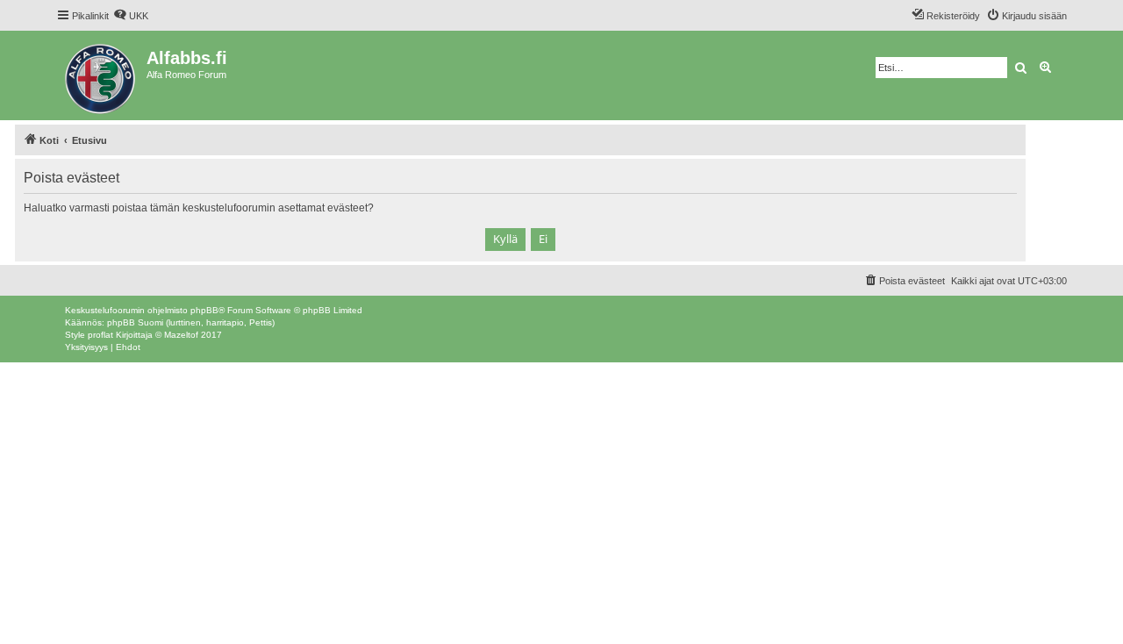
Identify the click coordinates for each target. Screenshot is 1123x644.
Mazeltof (181, 335)
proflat (100, 335)
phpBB (204, 310)
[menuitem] (130, 15)
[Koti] (101, 75)
